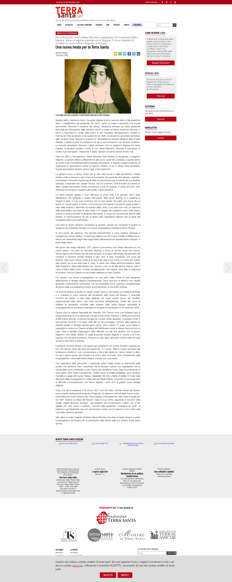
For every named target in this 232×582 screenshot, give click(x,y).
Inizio (59, 25)
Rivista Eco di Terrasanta (67, 33)
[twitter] (134, 54)
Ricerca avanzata (151, 2)
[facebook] (129, 54)
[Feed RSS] (175, 2)
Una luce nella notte (68, 477)
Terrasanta (74, 553)
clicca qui (77, 565)
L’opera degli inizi (100, 471)
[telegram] (124, 54)
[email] (115, 54)
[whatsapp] (120, 54)
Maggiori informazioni (160, 63)
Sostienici (137, 25)
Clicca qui (161, 96)
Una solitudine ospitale (164, 471)
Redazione (59, 553)
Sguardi (99, 25)
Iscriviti (161, 138)
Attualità (69, 25)
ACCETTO (107, 575)
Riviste (126, 25)
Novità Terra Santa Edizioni (69, 439)
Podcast (116, 25)
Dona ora (160, 119)
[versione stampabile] (138, 54)
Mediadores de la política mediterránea (132, 475)
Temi (107, 25)
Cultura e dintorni (84, 25)
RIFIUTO (125, 575)
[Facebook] (162, 2)
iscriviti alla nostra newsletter (67, 2)
